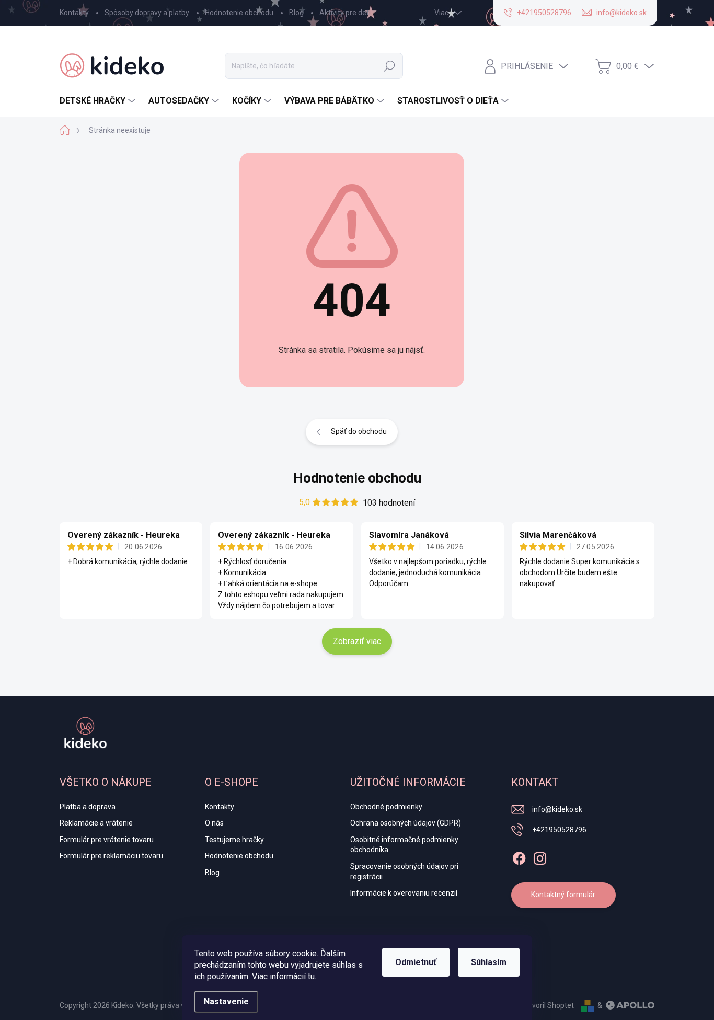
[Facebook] (519, 856)
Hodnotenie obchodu (239, 12)
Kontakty (74, 12)
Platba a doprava (88, 807)
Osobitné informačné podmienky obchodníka (404, 844)
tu (311, 976)
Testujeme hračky (234, 839)
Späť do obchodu (359, 431)
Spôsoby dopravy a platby (147, 12)
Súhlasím (488, 962)
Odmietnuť (415, 962)
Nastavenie (226, 1001)
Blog (296, 12)
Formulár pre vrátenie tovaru (107, 839)
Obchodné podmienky (386, 807)
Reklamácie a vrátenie (96, 823)
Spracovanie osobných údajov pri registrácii (404, 871)
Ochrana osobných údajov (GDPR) (405, 823)
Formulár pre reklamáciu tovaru (111, 856)
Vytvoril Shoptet (547, 1005)
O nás (214, 823)
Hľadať (389, 66)
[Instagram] (540, 856)
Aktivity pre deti (345, 12)
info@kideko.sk (557, 809)
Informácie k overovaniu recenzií (403, 893)
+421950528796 (559, 830)
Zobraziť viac (357, 641)
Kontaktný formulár (563, 894)
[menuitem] (99, 101)
